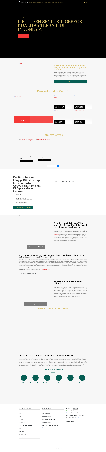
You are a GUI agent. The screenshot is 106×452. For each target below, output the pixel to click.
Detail (27, 160)
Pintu (34, 2)
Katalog (30, 2)
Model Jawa (54, 2)
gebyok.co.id (56, 234)
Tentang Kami (22, 410)
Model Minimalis (39, 2)
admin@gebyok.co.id (46, 416)
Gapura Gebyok (47, 2)
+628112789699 (45, 410)
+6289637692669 (46, 413)
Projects (20, 413)
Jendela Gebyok (61, 2)
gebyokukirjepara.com (45, 269)
